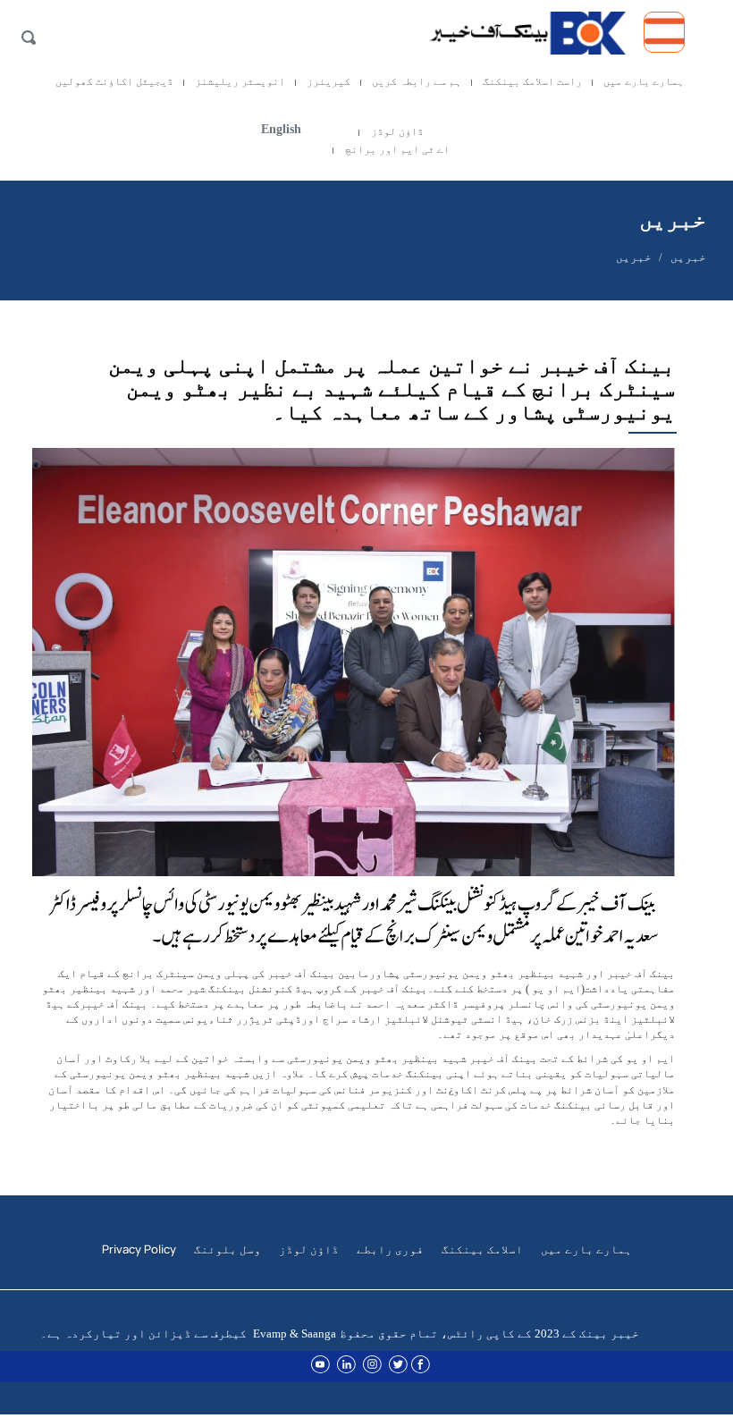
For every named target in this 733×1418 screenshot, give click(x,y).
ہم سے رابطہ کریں (416, 81)
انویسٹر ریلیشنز (240, 81)
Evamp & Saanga (294, 1333)
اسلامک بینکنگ (482, 1249)
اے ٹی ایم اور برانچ (397, 149)
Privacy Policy (139, 1249)
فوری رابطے (390, 1249)
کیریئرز (328, 81)
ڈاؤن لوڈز (397, 131)
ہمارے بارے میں (643, 81)
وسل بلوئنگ (227, 1249)
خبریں (688, 257)
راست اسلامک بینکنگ (532, 81)
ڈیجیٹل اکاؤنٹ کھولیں (114, 81)
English (281, 129)
